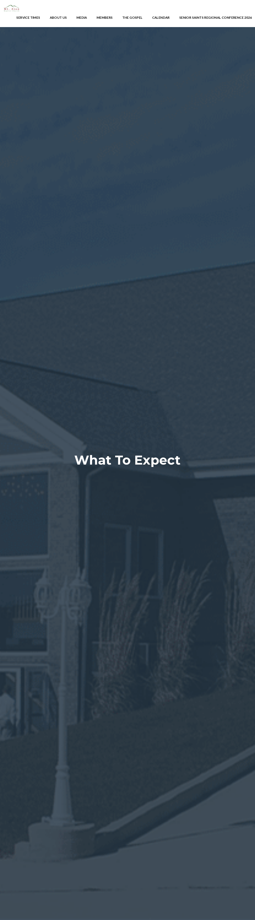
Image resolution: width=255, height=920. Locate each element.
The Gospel (132, 17)
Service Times (28, 17)
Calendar (161, 17)
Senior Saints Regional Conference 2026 (215, 17)
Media (81, 17)
